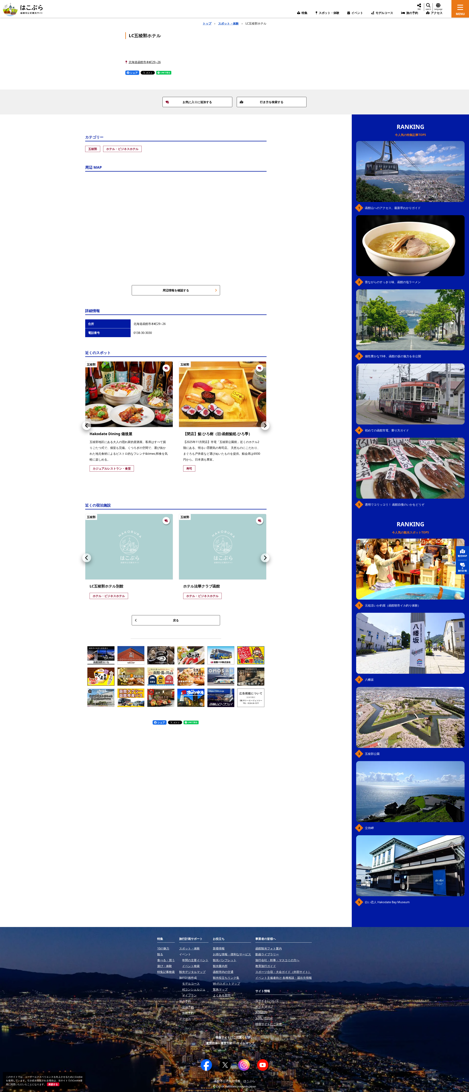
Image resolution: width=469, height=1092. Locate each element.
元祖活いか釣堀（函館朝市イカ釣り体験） (393, 605)
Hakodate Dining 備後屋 (111, 433)
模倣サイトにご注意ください (234, 1037)
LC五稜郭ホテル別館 (106, 586)
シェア (133, 72)
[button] (86, 425)
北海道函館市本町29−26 (145, 62)
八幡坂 (369, 680)
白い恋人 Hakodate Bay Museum (387, 902)
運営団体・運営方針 (219, 1043)
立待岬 (369, 828)
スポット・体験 (228, 23)
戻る (176, 620)
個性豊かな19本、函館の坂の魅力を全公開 (393, 356)
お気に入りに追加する (197, 102)
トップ (207, 23)
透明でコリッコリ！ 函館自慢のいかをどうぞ (394, 505)
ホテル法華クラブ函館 (201, 586)
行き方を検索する (271, 102)
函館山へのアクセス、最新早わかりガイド (393, 208)
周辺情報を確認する (176, 290)
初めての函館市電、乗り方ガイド (387, 430)
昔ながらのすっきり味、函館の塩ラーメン (393, 282)
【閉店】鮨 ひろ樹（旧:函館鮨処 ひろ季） (217, 433)
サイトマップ (245, 1043)
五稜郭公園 (372, 754)
